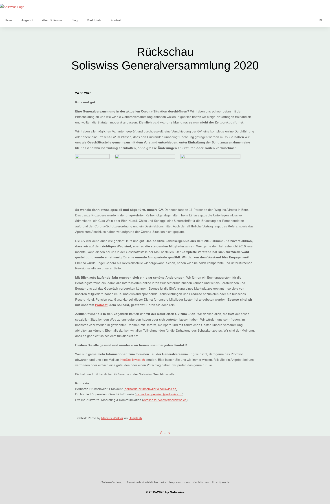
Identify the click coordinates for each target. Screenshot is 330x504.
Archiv (165, 433)
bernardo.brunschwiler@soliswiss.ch (150, 389)
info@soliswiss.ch (132, 359)
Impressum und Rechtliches (189, 482)
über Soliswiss (52, 20)
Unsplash (135, 418)
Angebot (27, 20)
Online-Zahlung (112, 482)
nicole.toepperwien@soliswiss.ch (159, 394)
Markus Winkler (112, 418)
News (8, 20)
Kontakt (115, 20)
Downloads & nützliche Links (146, 482)
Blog (74, 20)
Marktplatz (94, 20)
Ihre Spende (220, 482)
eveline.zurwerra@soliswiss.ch (165, 400)
